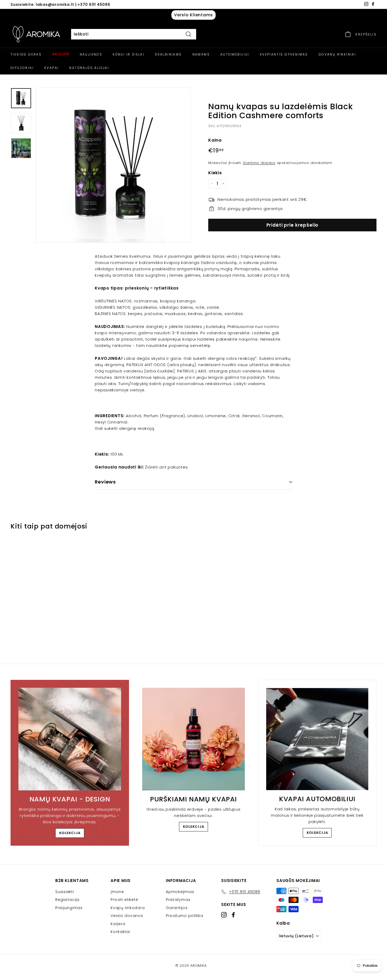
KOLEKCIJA (70, 832)
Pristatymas (178, 899)
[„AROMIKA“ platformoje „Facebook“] (233, 915)
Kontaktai (120, 931)
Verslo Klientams (193, 15)
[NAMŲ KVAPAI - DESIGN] (69, 739)
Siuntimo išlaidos (259, 162)
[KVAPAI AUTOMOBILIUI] (317, 739)
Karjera (118, 923)
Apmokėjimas (180, 891)
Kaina (215, 140)
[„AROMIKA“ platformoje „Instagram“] (224, 915)
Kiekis (215, 173)
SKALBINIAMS (168, 54)
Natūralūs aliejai (89, 68)
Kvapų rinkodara (128, 907)
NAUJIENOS (91, 54)
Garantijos (177, 907)
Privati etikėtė (124, 899)
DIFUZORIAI (22, 68)
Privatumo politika (184, 915)
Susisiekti (64, 891)
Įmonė (117, 891)
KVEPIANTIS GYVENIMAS (284, 54)
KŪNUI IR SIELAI (128, 54)
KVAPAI (51, 68)
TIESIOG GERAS (26, 54)
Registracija (67, 899)
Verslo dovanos (127, 915)
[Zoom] (113, 165)
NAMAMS (201, 54)
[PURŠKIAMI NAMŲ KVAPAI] (193, 739)
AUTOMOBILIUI (234, 54)
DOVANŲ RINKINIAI (337, 54)
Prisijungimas (69, 907)
